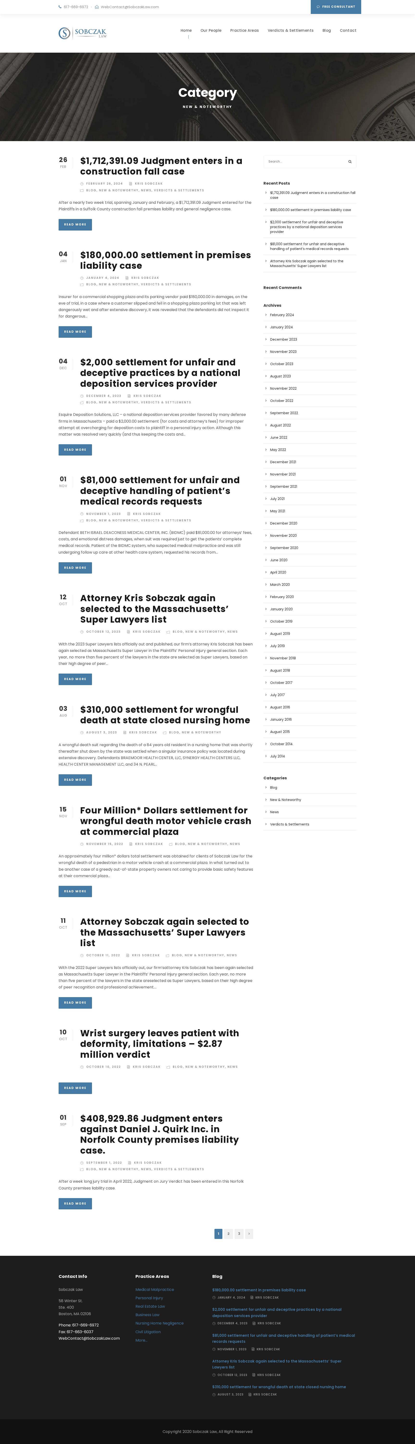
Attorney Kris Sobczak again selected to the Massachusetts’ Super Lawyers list (154, 609)
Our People (211, 30)
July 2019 (277, 646)
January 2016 (281, 719)
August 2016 (280, 707)
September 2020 (284, 547)
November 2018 (283, 658)
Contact (348, 30)
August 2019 (280, 633)
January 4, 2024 (102, 278)
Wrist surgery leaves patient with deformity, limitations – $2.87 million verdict (159, 1044)
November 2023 (283, 351)
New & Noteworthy (119, 190)
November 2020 (283, 535)
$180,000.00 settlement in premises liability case (165, 260)
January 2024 (281, 327)
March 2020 (280, 584)
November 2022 (283, 388)
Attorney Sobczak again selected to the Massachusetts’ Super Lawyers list (164, 932)
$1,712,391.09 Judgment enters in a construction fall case (161, 166)
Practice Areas (244, 30)
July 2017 (277, 695)
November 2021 (283, 474)
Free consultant (338, 7)
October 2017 (281, 682)
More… (141, 1340)
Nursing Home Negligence (159, 1323)
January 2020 (281, 609)
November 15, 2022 (104, 844)
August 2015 (280, 731)
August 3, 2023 (101, 732)
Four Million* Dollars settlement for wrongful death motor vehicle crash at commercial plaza (166, 821)
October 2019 (281, 621)
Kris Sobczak (149, 183)
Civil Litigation (148, 1332)
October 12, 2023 (103, 632)
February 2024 (282, 315)
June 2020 (278, 560)
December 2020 (283, 523)
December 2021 (283, 462)
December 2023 (283, 339)
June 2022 (278, 437)
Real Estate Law (150, 1306)
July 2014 (277, 756)
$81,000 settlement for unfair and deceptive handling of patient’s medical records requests (160, 491)
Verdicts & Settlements (291, 30)
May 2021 (277, 511)
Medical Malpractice (154, 1289)
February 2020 (282, 596)
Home (186, 30)
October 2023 (281, 364)
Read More (75, 224)
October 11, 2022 (103, 955)
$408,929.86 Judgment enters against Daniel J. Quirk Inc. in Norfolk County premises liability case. (159, 1134)
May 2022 (278, 449)
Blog (327, 30)
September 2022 (284, 413)
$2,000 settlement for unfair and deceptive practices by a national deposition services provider (160, 373)
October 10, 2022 (103, 1067)
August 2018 (280, 670)
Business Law (147, 1315)
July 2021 (277, 498)
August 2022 (280, 425)
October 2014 (281, 744)
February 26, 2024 (104, 183)
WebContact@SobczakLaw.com (130, 6)
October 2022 (281, 400)
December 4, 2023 (104, 396)
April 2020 (278, 572)
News (146, 190)
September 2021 (283, 486)
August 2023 (280, 376)
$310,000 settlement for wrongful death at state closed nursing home (165, 714)
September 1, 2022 (104, 1163)
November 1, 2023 (103, 514)
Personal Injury (149, 1298)
